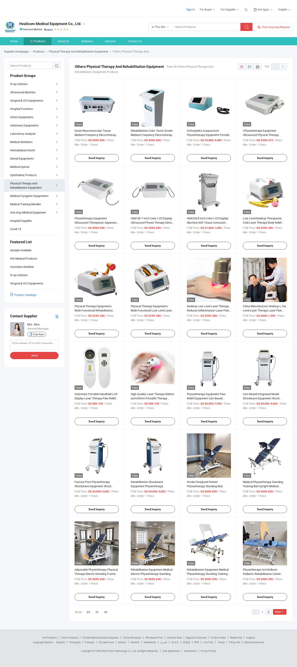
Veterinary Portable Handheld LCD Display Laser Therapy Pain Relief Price (96, 398)
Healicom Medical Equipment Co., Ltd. (50, 24)
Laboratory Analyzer (23, 134)
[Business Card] (57, 316)
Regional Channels (196, 637)
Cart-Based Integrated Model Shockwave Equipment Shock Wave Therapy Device (261, 398)
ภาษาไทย (208, 642)
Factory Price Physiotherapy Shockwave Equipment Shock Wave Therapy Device (93, 486)
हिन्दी (196, 642)
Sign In (190, 9)
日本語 (186, 642)
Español (60, 642)
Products (39, 41)
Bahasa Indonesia (254, 642)
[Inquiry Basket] (246, 9)
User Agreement (171, 650)
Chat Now (38, 334)
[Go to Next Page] (283, 67)
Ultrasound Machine (22, 92)
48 (105, 612)
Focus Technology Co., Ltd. (122, 650)
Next (278, 612)
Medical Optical (19, 167)
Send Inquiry (96, 158)
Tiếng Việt (234, 642)
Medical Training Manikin (25, 204)
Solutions (87, 41)
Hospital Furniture (21, 109)
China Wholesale (132, 637)
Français (89, 642)
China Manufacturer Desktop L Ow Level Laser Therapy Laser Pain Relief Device (264, 310)
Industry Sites (174, 637)
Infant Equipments (21, 117)
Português (75, 642)
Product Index (218, 637)
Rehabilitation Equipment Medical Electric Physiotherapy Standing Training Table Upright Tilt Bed (152, 574)
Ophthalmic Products (23, 175)
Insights (250, 637)
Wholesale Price (154, 637)
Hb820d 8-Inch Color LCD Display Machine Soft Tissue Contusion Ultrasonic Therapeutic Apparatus (208, 222)
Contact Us (135, 41)
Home (14, 41)
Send (34, 355)
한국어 (175, 642)
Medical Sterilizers (21, 142)
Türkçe (221, 642)
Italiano (122, 642)
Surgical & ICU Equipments (26, 100)
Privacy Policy (208, 650)
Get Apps (263, 9)
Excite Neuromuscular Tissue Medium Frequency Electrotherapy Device (96, 135)
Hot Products (49, 637)
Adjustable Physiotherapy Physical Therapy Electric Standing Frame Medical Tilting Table (96, 574)
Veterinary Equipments (24, 125)
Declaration (190, 650)
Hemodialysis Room (22, 150)
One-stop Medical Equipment (28, 212)
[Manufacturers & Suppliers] (30, 8)
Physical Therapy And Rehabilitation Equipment (26, 185)
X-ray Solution (19, 84)
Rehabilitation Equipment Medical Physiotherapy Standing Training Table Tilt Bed (208, 574)
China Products (69, 637)
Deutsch (135, 642)
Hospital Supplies (21, 221)
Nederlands (150, 642)
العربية (163, 642)
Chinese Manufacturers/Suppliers (100, 637)
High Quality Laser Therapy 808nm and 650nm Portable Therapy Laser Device (152, 398)
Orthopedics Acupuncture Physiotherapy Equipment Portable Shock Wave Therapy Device (209, 135)
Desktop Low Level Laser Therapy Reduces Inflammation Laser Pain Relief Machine (208, 310)
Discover (110, 41)
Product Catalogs (25, 295)
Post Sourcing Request (276, 27)
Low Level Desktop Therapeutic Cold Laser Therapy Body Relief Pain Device (262, 222)
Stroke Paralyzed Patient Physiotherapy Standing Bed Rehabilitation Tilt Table (204, 486)
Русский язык (106, 642)
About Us (63, 41)
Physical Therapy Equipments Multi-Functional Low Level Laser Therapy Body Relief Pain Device (151, 310)
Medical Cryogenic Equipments (29, 196)
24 (88, 612)
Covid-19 (15, 229)
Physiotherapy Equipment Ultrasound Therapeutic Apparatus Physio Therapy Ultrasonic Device (96, 222)
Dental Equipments (22, 158)
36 (97, 612)
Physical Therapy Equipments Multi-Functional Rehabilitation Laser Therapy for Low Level (94, 310)
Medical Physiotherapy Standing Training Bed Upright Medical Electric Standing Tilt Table (263, 486)
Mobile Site (236, 637)
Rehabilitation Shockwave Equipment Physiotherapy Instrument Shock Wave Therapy (151, 486)
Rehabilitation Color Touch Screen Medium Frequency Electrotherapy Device (152, 135)
